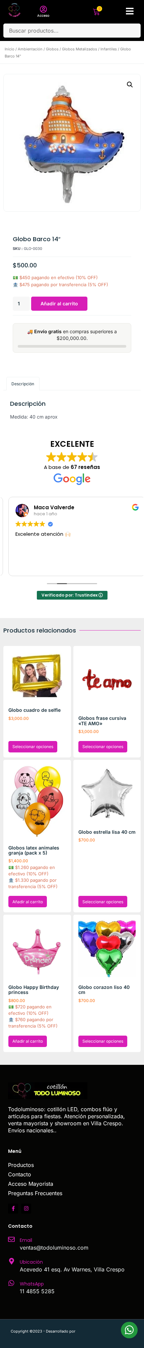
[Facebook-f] (13, 1209)
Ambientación (30, 49)
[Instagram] (26, 1209)
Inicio (9, 49)
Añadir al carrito (59, 303)
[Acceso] (43, 9)
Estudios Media (104, 1331)
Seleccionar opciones (32, 746)
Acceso (43, 15)
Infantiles (108, 49)
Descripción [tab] (22, 383)
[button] (130, 85)
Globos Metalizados (79, 49)
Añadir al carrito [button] (27, 901)
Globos (52, 49)
